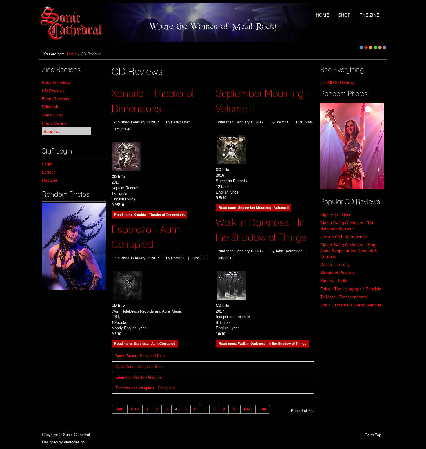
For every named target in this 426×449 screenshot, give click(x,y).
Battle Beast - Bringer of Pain (140, 356)
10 (234, 409)
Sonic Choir (52, 115)
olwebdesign (74, 442)
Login (47, 164)
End (262, 409)
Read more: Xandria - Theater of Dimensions (149, 214)
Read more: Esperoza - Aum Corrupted (144, 343)
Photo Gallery (54, 123)
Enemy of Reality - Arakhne (138, 377)
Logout (48, 172)
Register (49, 180)
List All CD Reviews (337, 82)
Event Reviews (55, 98)
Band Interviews (56, 82)
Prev (135, 409)
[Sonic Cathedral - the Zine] (72, 22)
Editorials (50, 107)
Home (72, 54)
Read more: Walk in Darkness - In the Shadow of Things (262, 343)
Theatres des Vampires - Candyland (145, 388)
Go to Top (373, 435)
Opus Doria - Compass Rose (139, 366)
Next (248, 409)
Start (119, 409)
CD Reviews (53, 90)
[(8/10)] (74, 246)
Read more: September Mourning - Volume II (254, 207)
